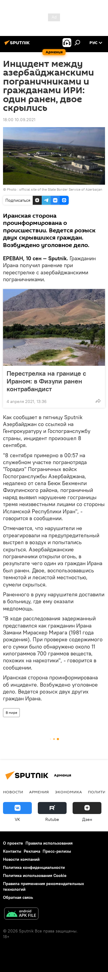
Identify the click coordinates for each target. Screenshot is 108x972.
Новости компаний (21, 859)
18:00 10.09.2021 (19, 119)
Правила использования (49, 843)
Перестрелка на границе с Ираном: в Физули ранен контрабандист (46, 381)
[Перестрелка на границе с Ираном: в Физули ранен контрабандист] (54, 327)
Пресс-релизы (57, 851)
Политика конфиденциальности (34, 867)
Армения (39, 792)
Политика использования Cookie (35, 875)
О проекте (13, 843)
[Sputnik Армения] (18, 45)
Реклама (32, 851)
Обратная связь (18, 897)
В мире (11, 712)
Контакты (12, 851)
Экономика (68, 792)
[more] (98, 401)
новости (13, 792)
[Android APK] (21, 914)
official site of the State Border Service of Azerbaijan (60, 189)
